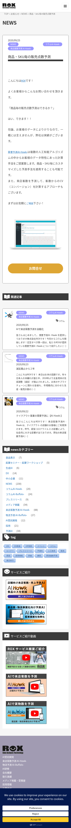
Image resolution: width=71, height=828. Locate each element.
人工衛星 (51, 551)
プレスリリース (14, 499)
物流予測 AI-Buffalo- (16, 515)
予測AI (9, 531)
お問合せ (35, 268)
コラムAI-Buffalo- (15, 494)
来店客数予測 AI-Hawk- (20, 48)
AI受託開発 (11, 520)
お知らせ (15, 13)
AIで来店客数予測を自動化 (30, 329)
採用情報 (19, 556)
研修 (30, 556)
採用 (8, 525)
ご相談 (29, 203)
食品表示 (10, 457)
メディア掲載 (12, 504)
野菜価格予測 (51, 556)
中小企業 (10, 478)
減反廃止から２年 (25, 368)
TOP (6, 13)
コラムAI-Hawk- (52, 44)
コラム (62, 321)
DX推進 (17, 546)
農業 (39, 556)
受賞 (8, 556)
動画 (62, 551)
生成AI (9, 468)
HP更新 (29, 546)
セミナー (10, 551)
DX (7, 473)
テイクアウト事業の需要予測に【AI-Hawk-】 (39, 415)
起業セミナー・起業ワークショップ (24, 462)
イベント (41, 546)
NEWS (24, 13)
